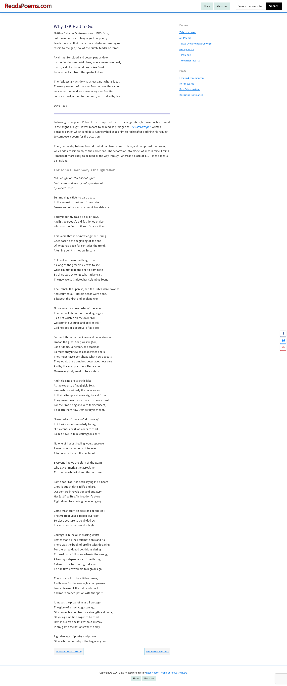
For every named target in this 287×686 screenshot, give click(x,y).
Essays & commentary (191, 78)
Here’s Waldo (186, 83)
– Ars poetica (186, 49)
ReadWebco (152, 672)
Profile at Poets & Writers (173, 672)
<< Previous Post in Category (69, 651)
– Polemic (185, 54)
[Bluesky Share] (283, 340)
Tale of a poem (187, 32)
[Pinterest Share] (283, 347)
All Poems (185, 38)
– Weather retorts (189, 60)
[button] (283, 354)
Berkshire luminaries (191, 95)
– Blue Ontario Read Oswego (195, 43)
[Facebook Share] (283, 334)
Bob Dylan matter (189, 89)
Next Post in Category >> (157, 651)
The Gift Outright (140, 127)
